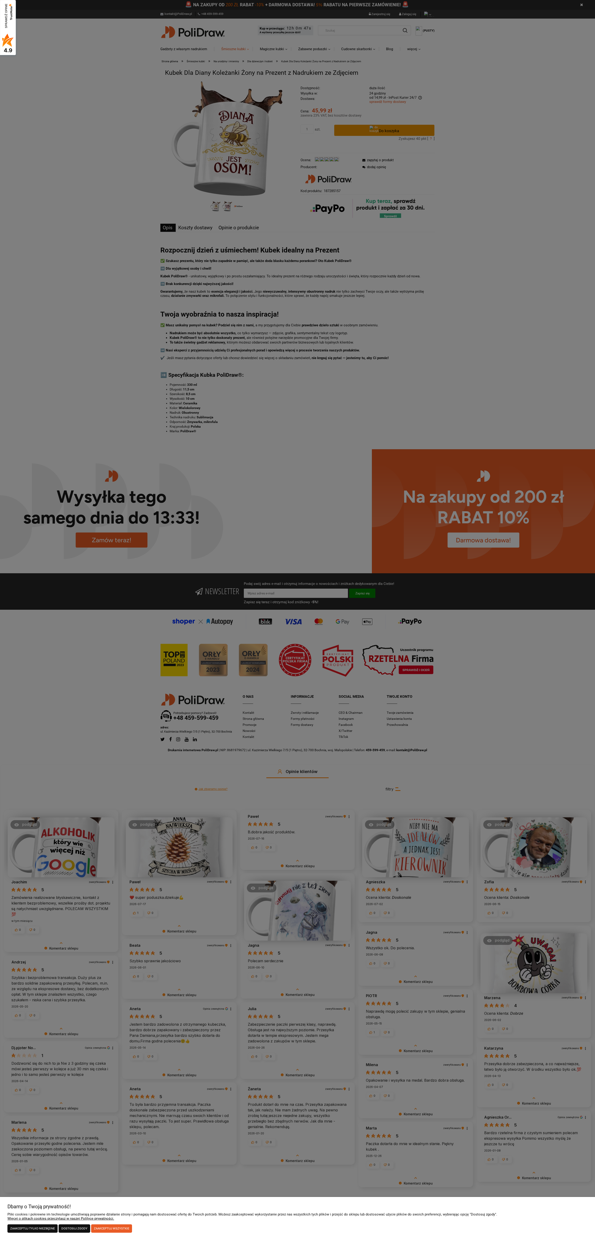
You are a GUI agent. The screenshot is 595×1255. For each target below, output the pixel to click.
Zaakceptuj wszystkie (111, 1228)
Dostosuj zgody (74, 1228)
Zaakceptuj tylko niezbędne (32, 1228)
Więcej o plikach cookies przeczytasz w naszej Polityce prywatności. (60, 1218)
